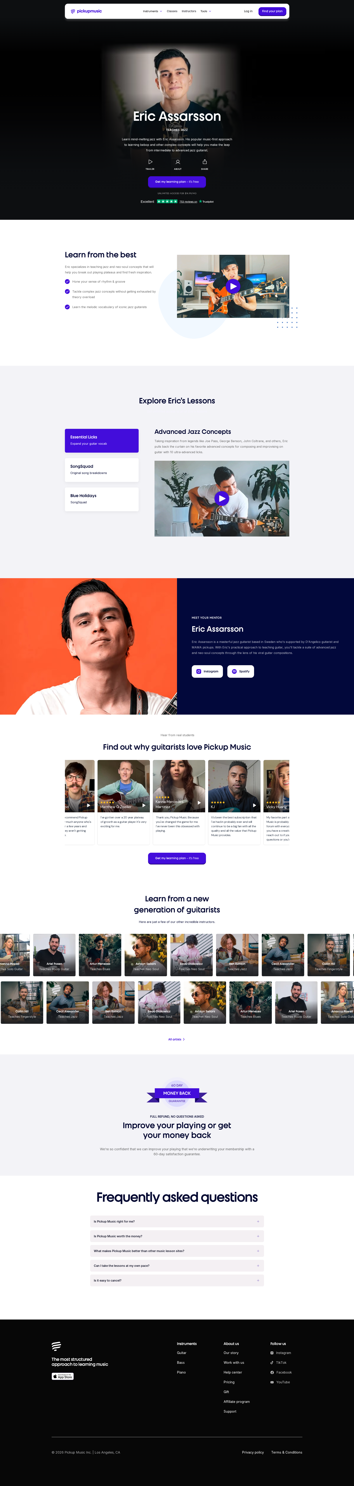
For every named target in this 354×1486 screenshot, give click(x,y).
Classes (172, 11)
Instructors (189, 11)
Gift (226, 1392)
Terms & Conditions (286, 1452)
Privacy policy (253, 1452)
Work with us (234, 1363)
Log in (248, 11)
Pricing (229, 1382)
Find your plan (272, 11)
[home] (88, 11)
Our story (231, 1353)
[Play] (87, 805)
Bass (181, 1363)
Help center (233, 1372)
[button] (152, 11)
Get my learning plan (177, 181)
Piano (181, 1372)
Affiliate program (237, 1402)
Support (230, 1411)
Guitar (181, 1353)
